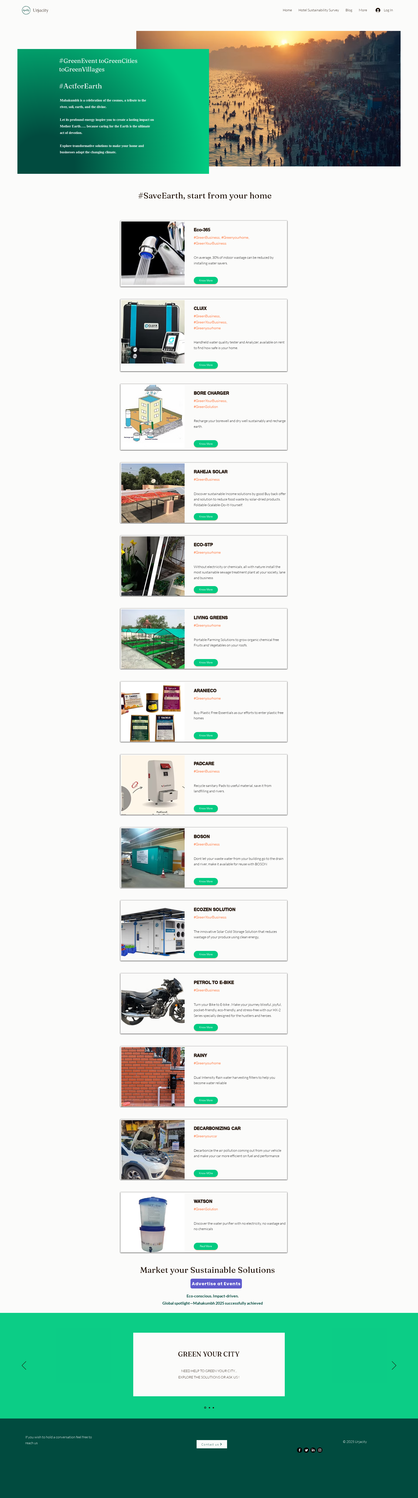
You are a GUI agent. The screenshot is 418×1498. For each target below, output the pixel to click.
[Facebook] (299, 1450)
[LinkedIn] (313, 1450)
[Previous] (24, 1365)
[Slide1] (205, 1407)
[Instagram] (319, 1450)
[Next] (394, 1365)
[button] (206, 1246)
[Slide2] (209, 1408)
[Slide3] (213, 1407)
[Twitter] (306, 1450)
